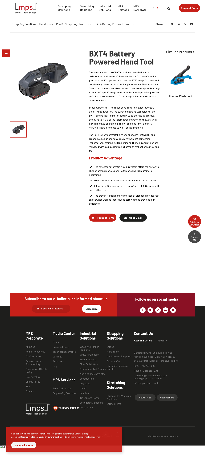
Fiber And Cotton (89, 364)
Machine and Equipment (119, 356)
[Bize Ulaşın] (194, 236)
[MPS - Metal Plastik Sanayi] (26, 8)
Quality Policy (33, 376)
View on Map (145, 397)
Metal (83, 388)
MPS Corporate (140, 8)
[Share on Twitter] (172, 24)
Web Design (163, 436)
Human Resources (35, 351)
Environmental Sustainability (33, 361)
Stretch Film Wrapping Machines (119, 395)
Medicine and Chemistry (92, 373)
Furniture (85, 392)
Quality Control (33, 356)
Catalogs (57, 356)
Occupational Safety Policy (36, 369)
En (157, 8)
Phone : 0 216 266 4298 (146, 370)
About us (30, 346)
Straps (110, 346)
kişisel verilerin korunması (45, 436)
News (56, 342)
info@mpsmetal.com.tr (146, 383)
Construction (87, 378)
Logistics (85, 383)
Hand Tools (113, 351)
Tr (153, 8)
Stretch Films (114, 403)
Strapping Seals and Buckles (117, 366)
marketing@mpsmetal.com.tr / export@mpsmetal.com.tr (150, 375)
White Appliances (89, 354)
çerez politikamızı (20, 436)
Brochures (58, 361)
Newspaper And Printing (93, 368)
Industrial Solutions (105, 8)
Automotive (86, 407)
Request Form (189, 7)
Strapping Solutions (64, 8)
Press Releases (61, 346)
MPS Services (123, 8)
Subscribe (92, 308)
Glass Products (88, 359)
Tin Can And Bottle (89, 397)
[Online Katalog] (194, 221)
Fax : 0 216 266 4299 (144, 365)
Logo (55, 366)
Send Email (135, 217)
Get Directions (167, 397)
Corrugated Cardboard (91, 402)
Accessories (113, 361)
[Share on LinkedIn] (178, 24)
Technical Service (62, 388)
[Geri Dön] (6, 53)
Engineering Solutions (64, 393)
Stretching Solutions (87, 8)
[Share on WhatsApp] (185, 24)
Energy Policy (33, 381)
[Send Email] (191, 24)
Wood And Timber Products (89, 346)
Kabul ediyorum (24, 445)
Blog (28, 386)
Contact (30, 391)
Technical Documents (64, 351)
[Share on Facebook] (166, 24)
